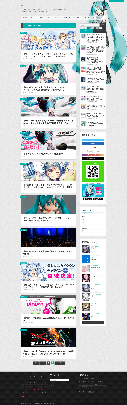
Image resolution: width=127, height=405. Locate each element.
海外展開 (76, 17)
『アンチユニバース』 (96, 275)
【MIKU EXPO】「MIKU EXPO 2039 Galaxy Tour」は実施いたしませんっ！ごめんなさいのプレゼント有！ (48, 352)
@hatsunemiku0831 (93, 158)
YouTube (93, 147)
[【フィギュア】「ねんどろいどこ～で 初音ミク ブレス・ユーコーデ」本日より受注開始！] (48, 204)
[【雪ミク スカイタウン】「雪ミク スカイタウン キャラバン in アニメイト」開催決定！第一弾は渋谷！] (48, 271)
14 (38, 386)
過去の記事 (85, 228)
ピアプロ (86, 17)
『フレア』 (94, 303)
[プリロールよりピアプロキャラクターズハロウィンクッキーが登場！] (83, 106)
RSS (52, 385)
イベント (34, 17)
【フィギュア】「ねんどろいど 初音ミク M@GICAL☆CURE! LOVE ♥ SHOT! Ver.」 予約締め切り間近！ (95, 89)
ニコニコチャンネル (93, 151)
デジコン (58, 17)
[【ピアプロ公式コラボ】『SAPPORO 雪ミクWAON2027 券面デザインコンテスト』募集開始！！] (83, 59)
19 (30, 389)
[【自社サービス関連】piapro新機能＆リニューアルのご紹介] (48, 304)
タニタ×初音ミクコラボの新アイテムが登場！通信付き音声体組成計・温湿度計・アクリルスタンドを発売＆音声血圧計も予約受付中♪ (95, 49)
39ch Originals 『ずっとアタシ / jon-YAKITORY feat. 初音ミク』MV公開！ (95, 124)
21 (38, 389)
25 (26, 392)
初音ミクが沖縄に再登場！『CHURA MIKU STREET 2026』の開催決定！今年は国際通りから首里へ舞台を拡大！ (95, 70)
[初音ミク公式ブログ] (38, 5)
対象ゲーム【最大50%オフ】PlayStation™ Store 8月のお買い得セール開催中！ (95, 115)
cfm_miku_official (93, 155)
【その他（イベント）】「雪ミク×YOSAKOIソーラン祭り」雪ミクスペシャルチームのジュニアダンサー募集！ (47, 186)
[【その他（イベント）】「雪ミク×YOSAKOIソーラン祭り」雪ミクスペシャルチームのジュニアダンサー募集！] (48, 171)
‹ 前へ (36, 363)
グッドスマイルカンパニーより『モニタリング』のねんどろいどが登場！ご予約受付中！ (95, 79)
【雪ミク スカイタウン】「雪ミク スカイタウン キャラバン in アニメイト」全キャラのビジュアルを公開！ (48, 55)
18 (26, 389)
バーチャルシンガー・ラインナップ (88, 384)
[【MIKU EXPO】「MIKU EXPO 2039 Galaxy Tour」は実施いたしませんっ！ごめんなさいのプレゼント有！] (48, 337)
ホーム (25, 17)
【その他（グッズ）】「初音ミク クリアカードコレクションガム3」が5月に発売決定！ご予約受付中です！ (48, 88)
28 (38, 392)
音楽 (41, 17)
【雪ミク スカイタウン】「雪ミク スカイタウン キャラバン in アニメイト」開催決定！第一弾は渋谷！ (48, 286)
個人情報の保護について (85, 387)
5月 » (23, 396)
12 (30, 386)
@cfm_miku (93, 140)
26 (30, 392)
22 (42, 389)
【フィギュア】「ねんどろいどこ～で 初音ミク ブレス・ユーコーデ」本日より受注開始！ (48, 219)
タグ (99, 30)
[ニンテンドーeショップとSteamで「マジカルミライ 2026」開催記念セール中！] (83, 98)
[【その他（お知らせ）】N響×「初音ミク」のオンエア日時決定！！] (48, 237)
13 (34, 386)
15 (42, 386)
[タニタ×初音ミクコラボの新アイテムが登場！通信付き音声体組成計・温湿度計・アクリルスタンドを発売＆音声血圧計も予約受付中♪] (83, 47)
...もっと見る (93, 322)
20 (34, 389)
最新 (86, 30)
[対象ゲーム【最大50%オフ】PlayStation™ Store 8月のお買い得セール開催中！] (83, 115)
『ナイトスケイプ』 (96, 294)
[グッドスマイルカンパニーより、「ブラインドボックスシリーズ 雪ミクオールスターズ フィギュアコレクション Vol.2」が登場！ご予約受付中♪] (83, 36)
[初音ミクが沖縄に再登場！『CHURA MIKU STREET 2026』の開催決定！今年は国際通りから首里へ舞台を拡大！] (83, 69)
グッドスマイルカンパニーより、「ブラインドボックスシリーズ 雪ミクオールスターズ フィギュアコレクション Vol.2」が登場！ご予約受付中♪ (95, 38)
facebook (93, 143)
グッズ (49, 17)
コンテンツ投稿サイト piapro (86, 378)
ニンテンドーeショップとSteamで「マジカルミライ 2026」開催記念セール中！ (94, 98)
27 (34, 392)
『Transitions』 (95, 265)
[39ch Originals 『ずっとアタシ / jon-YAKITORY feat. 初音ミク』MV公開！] (83, 124)
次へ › (61, 363)
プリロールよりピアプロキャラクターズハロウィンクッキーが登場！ (95, 106)
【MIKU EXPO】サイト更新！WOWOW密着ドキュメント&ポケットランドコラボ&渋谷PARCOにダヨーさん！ (48, 122)
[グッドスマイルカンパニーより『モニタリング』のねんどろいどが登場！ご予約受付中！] (83, 79)
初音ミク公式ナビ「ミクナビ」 (93, 183)
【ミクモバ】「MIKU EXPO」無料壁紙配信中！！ (45, 154)
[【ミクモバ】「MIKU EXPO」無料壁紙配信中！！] (48, 140)
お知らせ (67, 17)
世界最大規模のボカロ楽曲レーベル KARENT (90, 381)
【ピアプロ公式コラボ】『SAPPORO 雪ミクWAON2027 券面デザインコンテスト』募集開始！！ (95, 60)
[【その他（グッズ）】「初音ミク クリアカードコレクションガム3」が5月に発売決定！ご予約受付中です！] (48, 73)
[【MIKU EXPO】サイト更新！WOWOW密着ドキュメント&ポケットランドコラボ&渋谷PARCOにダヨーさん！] (48, 107)
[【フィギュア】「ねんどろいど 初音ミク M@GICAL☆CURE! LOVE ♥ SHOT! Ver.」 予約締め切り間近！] (83, 88)
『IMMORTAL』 (95, 246)
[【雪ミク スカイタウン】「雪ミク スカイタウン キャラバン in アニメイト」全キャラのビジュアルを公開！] (48, 40)
